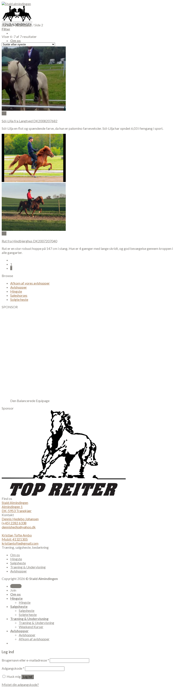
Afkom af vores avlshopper (30, 283)
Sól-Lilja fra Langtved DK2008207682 (29, 121)
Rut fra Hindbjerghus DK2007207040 (29, 241)
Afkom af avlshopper (34, 639)
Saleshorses (18, 295)
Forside (7, 25)
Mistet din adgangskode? (20, 685)
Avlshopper (23, 25)
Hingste (16, 291)
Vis (4, 113)
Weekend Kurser (31, 627)
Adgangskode (13, 668)
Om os (15, 41)
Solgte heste (19, 299)
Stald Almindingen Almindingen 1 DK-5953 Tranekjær (17, 507)
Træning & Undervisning (28, 567)
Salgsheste (18, 563)
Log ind (27, 676)
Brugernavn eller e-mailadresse (25, 660)
